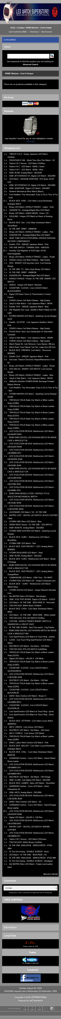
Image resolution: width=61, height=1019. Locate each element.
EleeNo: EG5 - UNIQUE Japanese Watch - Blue (29, 307)
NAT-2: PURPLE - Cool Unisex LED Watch (26, 733)
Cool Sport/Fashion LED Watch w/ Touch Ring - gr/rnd (31, 711)
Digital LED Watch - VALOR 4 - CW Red (25, 817)
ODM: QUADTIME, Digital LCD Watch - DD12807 (29, 188)
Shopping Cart (12, 148)
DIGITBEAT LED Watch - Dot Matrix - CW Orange (29, 777)
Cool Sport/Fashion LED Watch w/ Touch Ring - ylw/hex (32, 637)
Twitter (32, 952)
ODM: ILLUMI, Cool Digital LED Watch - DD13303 (29, 780)
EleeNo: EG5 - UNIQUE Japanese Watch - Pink (29, 244)
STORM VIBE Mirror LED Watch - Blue (25, 521)
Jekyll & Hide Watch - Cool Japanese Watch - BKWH (31, 338)
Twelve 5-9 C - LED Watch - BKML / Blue (26, 170)
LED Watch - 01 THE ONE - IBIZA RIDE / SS (28, 855)
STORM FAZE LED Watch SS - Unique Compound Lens (32, 581)
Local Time (10, 935)
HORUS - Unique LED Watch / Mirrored (25, 285)
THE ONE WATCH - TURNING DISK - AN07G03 (29, 247)
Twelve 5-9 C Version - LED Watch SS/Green (27, 839)
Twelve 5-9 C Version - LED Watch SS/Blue (27, 163)
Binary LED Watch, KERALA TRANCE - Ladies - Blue (31, 375)
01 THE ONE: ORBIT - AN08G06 (22, 272)
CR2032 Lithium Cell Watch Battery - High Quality (29, 328)
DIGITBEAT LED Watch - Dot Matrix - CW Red (28, 680)
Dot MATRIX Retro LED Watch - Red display (27, 596)
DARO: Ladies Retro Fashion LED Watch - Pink (28, 743)
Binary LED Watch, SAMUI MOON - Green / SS (29, 213)
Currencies (10, 881)
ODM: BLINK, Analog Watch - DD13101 (25, 556)
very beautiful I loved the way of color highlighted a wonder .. (30, 138)
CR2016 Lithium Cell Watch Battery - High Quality (29, 260)
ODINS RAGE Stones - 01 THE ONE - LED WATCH (30, 525)
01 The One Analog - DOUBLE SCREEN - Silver (29, 852)
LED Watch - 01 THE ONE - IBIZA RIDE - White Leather (32, 615)
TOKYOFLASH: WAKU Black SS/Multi (25, 606)
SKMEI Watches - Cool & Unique (39, 28)
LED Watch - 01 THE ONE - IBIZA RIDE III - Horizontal (32, 602)
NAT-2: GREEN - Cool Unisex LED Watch (26, 727)
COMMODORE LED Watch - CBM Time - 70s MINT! (30, 578)
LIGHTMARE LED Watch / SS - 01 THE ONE (28, 512)
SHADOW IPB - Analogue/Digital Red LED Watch (29, 275)
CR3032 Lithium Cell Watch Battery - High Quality (29, 341)
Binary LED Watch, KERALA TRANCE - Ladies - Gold (31, 207)
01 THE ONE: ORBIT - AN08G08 (22, 229)
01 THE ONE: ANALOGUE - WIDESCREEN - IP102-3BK (32, 858)
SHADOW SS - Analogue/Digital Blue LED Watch (29, 210)
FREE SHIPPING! (13, 900)
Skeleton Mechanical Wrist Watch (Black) (26, 191)
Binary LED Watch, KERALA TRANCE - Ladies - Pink (31, 232)
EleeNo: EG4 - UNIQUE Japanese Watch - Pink (29, 356)
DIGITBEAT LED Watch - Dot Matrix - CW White (29, 646)
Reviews (8, 111)
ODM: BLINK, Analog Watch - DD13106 (25, 173)
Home (12, 28)
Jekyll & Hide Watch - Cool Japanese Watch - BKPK (30, 303)
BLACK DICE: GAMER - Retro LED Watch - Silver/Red (31, 783)
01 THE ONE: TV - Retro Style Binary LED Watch (29, 269)
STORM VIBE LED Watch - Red (22, 543)
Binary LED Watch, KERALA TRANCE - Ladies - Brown (32, 366)
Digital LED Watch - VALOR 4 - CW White (26, 658)
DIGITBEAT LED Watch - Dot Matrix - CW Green (29, 730)
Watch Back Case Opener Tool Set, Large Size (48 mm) (32, 347)
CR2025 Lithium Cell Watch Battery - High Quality (29, 300)
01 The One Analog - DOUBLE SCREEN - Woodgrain (31, 861)
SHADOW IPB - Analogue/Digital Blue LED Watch (29, 235)
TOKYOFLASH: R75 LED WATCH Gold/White (28, 649)
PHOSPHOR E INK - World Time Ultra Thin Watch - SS (32, 160)
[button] (17, 32)
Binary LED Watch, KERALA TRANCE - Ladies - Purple (32, 257)
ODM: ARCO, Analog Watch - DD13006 (25, 792)
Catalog (20, 28)
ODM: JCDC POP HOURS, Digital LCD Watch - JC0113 (32, 599)
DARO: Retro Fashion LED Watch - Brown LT (27, 696)
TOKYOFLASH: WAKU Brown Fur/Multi (25, 842)
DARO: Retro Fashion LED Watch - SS (25, 802)
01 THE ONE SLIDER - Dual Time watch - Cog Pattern (31, 627)
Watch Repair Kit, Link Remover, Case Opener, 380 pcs (32, 344)
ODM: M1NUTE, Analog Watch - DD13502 (26, 528)
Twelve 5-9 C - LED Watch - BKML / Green (26, 166)
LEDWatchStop (38, 997)
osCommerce (36, 1000)
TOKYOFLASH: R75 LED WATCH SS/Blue (27, 618)
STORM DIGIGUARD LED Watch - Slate (26, 553)
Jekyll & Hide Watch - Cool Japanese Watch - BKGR (31, 378)
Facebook (32, 970)
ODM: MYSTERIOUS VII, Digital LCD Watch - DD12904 (32, 185)
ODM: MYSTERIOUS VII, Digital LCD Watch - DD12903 (32, 176)
